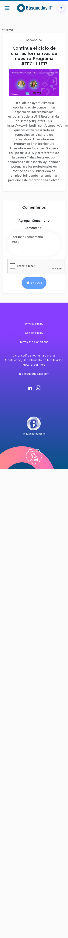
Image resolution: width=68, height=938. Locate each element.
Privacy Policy (34, 323)
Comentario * (34, 228)
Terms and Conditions (34, 342)
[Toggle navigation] (7, 8)
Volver (9, 29)
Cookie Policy (34, 333)
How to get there (34, 364)
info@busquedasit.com (34, 373)
